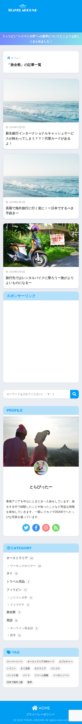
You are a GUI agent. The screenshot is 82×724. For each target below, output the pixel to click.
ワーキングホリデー (25, 565)
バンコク (55, 668)
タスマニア (40, 668)
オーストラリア (19, 558)
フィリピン (16, 589)
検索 (74, 394)
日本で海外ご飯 (15, 682)
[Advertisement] (60, 16)
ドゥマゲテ (19, 604)
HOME (44, 708)
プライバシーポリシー (40, 714)
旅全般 (13, 612)
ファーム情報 (41, 675)
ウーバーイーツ (15, 661)
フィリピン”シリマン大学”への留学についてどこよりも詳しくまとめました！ (41, 39)
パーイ (26, 675)
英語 (11, 620)
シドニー (11, 668)
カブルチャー (66, 661)
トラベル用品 (17, 581)
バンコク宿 (12, 675)
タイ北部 (25, 668)
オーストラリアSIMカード (40, 661)
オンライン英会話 (23, 628)
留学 (15, 635)
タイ (11, 573)
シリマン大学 (21, 597)
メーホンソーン (61, 675)
